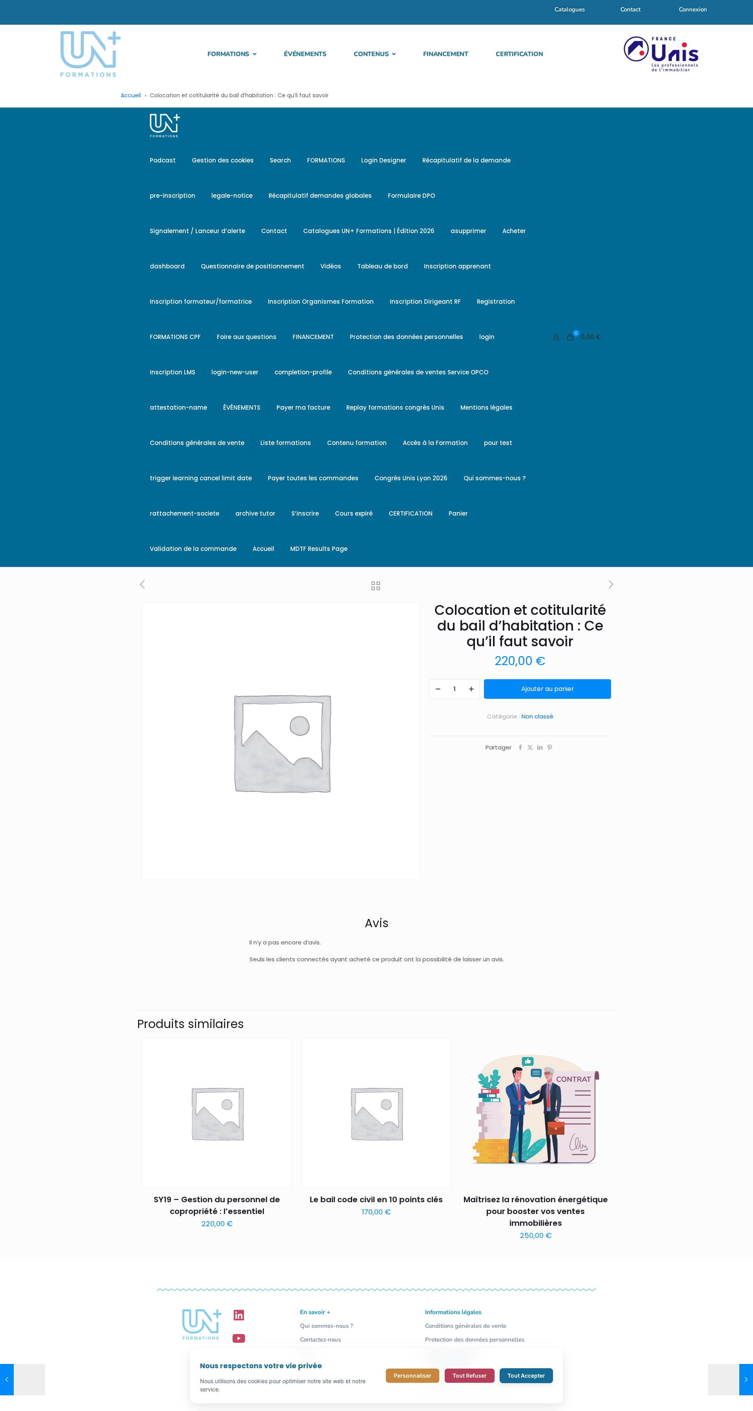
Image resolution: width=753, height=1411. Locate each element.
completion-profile (303, 372)
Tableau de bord (382, 266)
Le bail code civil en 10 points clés (376, 1199)
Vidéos (330, 266)
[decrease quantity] (438, 689)
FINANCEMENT (445, 54)
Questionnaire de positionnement (252, 266)
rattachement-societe (184, 513)
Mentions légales (486, 407)
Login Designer (383, 160)
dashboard (167, 266)
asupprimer (468, 231)
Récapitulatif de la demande (466, 160)
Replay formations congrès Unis (395, 407)
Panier (458, 513)
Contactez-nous (320, 1340)
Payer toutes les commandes (313, 478)
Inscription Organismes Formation (321, 301)
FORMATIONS (228, 54)
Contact (630, 9)
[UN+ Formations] (165, 125)
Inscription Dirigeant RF (425, 301)
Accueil (131, 95)
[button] (231, 54)
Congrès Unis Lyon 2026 (411, 478)
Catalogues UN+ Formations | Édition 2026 (369, 231)
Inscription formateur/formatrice (201, 301)
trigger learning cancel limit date (201, 478)
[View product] (281, 1066)
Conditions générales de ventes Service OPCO (418, 372)
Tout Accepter (526, 1375)
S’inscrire (305, 513)
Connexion (693, 9)
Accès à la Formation (435, 443)
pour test (498, 443)
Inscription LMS (172, 372)
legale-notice (232, 195)
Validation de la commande (193, 549)
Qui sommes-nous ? (495, 478)
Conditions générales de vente (197, 443)
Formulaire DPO (411, 195)
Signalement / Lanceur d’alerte (197, 231)
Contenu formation (357, 443)
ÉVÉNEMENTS (305, 54)
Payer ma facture (303, 407)
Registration (496, 301)
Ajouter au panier (547, 688)
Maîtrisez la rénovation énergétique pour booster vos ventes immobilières (536, 1211)
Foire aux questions (246, 337)
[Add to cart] (281, 1049)
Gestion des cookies (223, 160)
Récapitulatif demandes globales (320, 195)
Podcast (163, 160)
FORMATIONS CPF (175, 337)
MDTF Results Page (318, 549)
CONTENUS (371, 54)
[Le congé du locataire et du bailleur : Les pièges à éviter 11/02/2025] (22, 1379)
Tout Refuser (470, 1375)
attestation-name (178, 407)
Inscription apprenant (457, 266)
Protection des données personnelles (406, 337)
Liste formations (285, 443)
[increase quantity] (471, 689)
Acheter (514, 231)
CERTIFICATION (519, 54)
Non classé (537, 716)
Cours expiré (354, 513)
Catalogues (570, 9)
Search (280, 160)
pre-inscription (172, 195)
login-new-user (234, 372)
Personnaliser (412, 1375)
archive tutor (255, 513)
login (487, 337)
